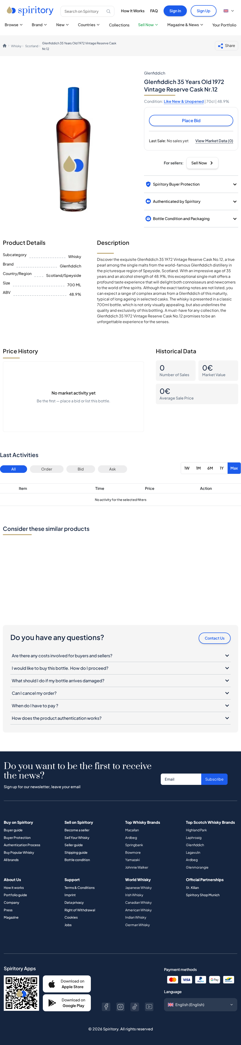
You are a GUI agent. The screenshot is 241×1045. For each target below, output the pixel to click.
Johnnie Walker (136, 867)
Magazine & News (183, 24)
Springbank (134, 845)
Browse (11, 24)
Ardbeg (131, 837)
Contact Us (215, 638)
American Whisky (138, 910)
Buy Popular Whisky (19, 852)
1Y (222, 468)
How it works (14, 887)
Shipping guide (76, 852)
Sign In (175, 10)
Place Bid (191, 120)
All (13, 468)
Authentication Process (22, 845)
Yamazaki (132, 860)
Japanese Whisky (138, 887)
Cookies (71, 917)
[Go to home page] (31, 11)
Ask (112, 468)
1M (198, 468)
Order (46, 468)
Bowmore (133, 852)
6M (210, 468)
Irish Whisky (134, 895)
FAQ (154, 10)
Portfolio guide (15, 895)
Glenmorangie (197, 867)
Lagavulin (193, 852)
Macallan (132, 830)
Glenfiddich (195, 845)
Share (230, 45)
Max (234, 468)
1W (186, 468)
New (60, 24)
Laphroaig (193, 837)
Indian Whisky (135, 917)
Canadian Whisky (138, 902)
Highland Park (196, 830)
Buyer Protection (17, 837)
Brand (37, 24)
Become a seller (76, 830)
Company (11, 902)
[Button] (106, 1007)
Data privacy (74, 902)
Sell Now (146, 24)
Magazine (11, 917)
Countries (86, 24)
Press (8, 910)
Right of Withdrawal (79, 910)
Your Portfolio (224, 24)
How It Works (133, 10)
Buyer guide (13, 830)
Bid (81, 468)
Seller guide (73, 845)
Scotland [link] (31, 46)
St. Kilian (192, 887)
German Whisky (137, 925)
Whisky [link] (16, 46)
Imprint (70, 895)
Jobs (68, 925)
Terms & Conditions (79, 887)
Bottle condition (77, 860)
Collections (119, 24)
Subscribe (214, 779)
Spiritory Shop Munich (203, 895)
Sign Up (203, 10)
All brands (11, 860)
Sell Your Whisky (76, 837)
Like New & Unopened (184, 101)
